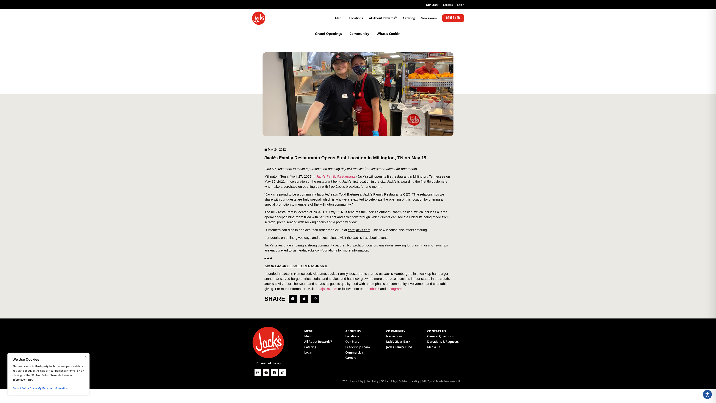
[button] (293, 299)
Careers (448, 5)
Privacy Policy (356, 381)
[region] (48, 374)
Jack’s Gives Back (398, 342)
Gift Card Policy (389, 381)
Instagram (394, 289)
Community (359, 33)
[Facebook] (274, 372)
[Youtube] (266, 372)
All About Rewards (318, 342)
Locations (352, 336)
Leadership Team (357, 347)
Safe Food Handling (409, 381)
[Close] (85, 356)
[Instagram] (258, 372)
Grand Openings (328, 33)
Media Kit (433, 347)
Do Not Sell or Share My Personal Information (39, 388)
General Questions (440, 336)
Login (460, 5)
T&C (345, 381)
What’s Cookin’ (389, 33)
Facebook (372, 289)
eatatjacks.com (326, 289)
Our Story (432, 5)
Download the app (269, 363)
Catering (310, 347)
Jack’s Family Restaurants (335, 176)
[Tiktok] (282, 372)
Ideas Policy (372, 381)
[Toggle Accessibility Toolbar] (707, 394)
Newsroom (394, 336)
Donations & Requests (443, 342)
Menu (308, 336)
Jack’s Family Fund (399, 347)
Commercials (354, 352)
